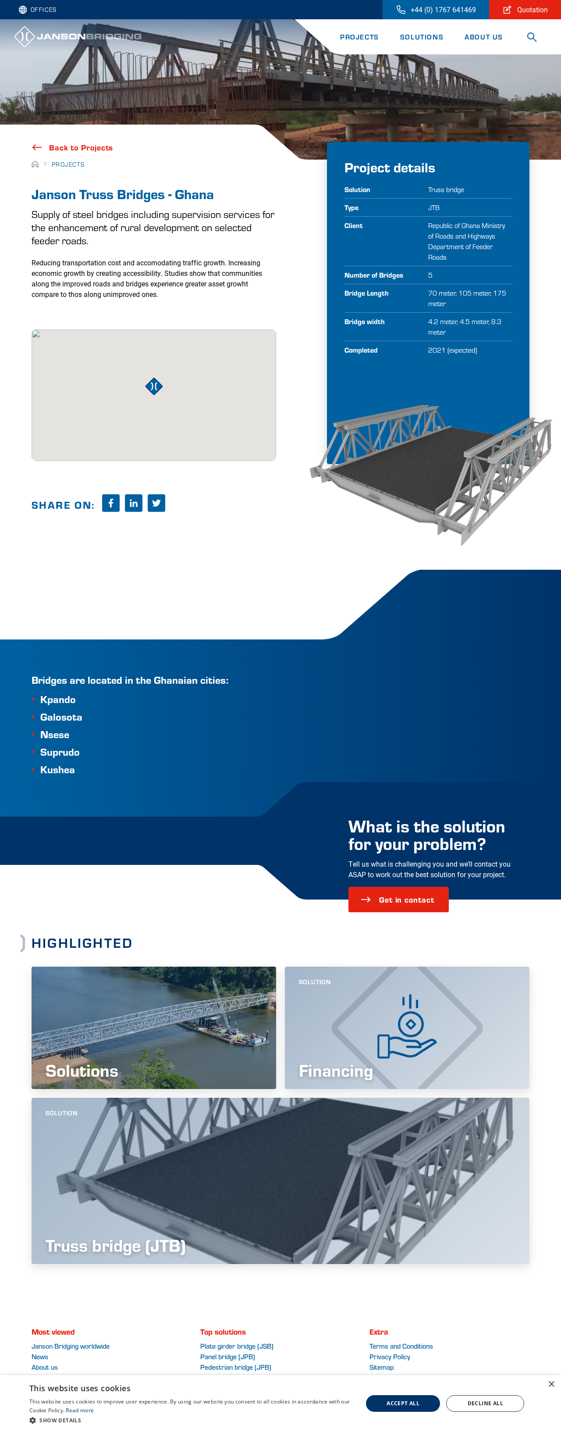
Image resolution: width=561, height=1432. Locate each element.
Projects (359, 36)
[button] (191, 1420)
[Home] (35, 164)
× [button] (551, 1384)
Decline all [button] (485, 1403)
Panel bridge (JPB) (227, 1356)
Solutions (422, 36)
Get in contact (406, 899)
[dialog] (280, 1403)
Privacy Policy (389, 1356)
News (40, 1356)
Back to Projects (81, 147)
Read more (80, 1410)
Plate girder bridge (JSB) (236, 1345)
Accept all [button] (403, 1403)
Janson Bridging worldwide (71, 1345)
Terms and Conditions (401, 1345)
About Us (484, 36)
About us (45, 1366)
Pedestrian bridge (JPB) (235, 1366)
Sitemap (381, 1366)
